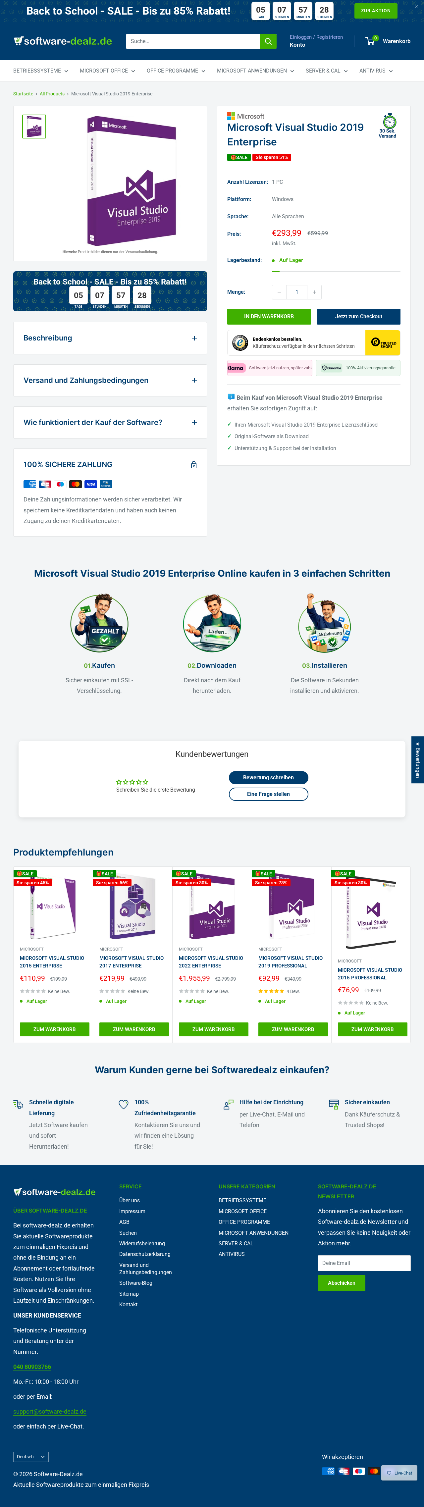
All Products (52, 93)
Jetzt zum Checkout (358, 316)
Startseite (23, 93)
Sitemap (129, 1294)
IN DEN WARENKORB (269, 316)
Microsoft (32, 949)
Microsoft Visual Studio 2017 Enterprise (131, 962)
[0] (369, 41)
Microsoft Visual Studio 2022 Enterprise (211, 962)
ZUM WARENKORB (54, 1029)
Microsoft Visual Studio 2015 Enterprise (52, 962)
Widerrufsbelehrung (142, 1243)
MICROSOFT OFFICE (104, 71)
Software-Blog (135, 1283)
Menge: (236, 292)
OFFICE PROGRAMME (172, 71)
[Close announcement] (416, 8)
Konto (297, 44)
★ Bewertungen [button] (418, 760)
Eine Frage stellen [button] (268, 794)
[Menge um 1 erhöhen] (314, 292)
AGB (124, 1222)
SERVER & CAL (323, 71)
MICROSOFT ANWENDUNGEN (252, 71)
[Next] (411, 955)
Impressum (132, 1211)
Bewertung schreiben (268, 777)
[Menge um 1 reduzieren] (279, 292)
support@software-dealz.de (49, 1411)
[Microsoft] (313, 116)
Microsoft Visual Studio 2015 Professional (370, 973)
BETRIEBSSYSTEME (37, 71)
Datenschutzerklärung (145, 1254)
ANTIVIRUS (372, 71)
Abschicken (341, 1283)
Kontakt (128, 1304)
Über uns (129, 1200)
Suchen (128, 1233)
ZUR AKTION (376, 11)
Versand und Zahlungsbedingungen (145, 1268)
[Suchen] (268, 41)
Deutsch (25, 1456)
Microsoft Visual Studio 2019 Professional (290, 962)
